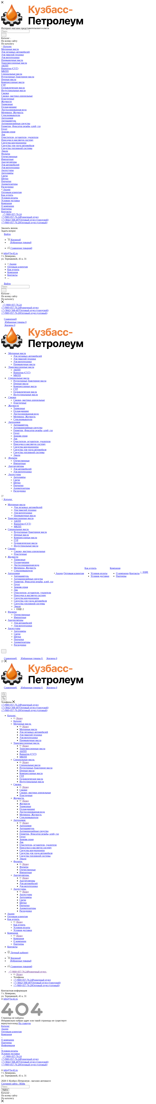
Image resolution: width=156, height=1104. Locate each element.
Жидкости (25, 803)
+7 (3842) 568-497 (24, 220)
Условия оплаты (9, 1051)
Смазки (23, 790)
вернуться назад (9, 1023)
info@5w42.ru (11, 253)
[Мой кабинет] (2, 655)
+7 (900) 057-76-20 (24, 222)
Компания (18, 938)
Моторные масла (28, 729)
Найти (5, 1090)
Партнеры (6, 1042)
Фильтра (24, 867)
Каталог (17, 721)
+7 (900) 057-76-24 (12, 214)
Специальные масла (30, 765)
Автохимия (25, 825)
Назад (19, 718)
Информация (8, 1045)
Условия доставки (10, 1053)
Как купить (19, 924)
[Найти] (3, 35)
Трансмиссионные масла (32, 748)
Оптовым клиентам (11, 1031)
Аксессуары (26, 894)
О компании (7, 1040)
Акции (4, 1029)
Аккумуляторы (27, 880)
